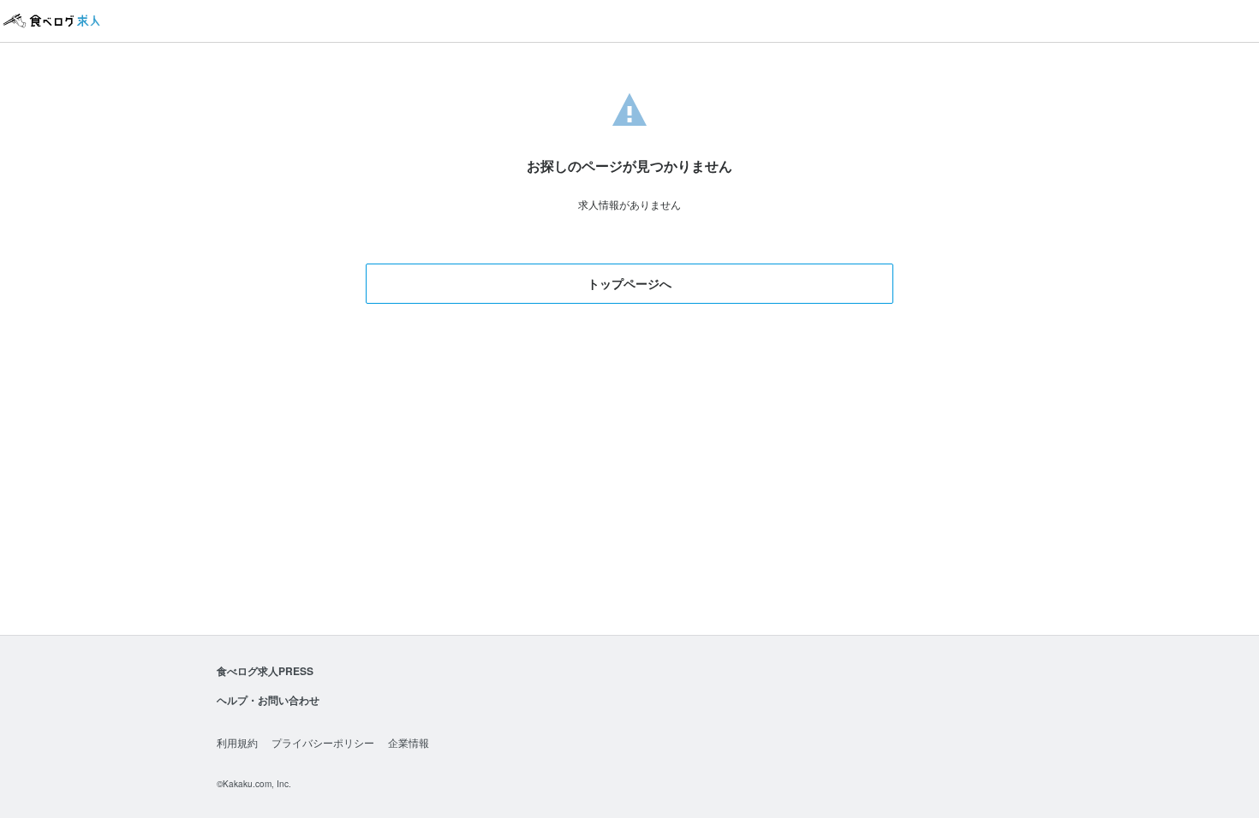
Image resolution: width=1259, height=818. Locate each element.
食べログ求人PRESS (265, 671)
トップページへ (629, 283)
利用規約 (237, 742)
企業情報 (408, 742)
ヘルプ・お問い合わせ (268, 700)
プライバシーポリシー (322, 742)
